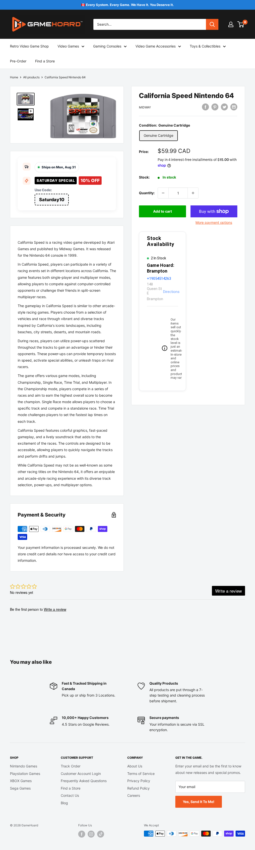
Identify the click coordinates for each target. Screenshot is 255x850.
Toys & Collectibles (205, 46)
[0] (241, 24)
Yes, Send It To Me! (198, 802)
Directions (171, 291)
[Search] (212, 24)
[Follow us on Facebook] (81, 834)
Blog (64, 803)
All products (31, 77)
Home (14, 77)
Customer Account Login (81, 773)
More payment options (213, 222)
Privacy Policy (138, 781)
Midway (145, 107)
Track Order (70, 766)
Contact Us (70, 795)
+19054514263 (159, 278)
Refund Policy (138, 788)
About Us (134, 766)
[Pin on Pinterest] (214, 106)
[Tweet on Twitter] (224, 106)
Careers (133, 795)
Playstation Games (25, 773)
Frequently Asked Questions (84, 781)
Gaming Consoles (107, 46)
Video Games (68, 46)
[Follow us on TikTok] (100, 834)
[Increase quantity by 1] (193, 193)
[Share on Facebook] (205, 106)
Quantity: (147, 193)
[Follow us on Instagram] (91, 834)
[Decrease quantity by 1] (163, 193)
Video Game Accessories (155, 46)
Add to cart (162, 211)
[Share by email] (233, 106)
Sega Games (20, 788)
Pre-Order (18, 61)
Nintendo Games (23, 766)
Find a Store (45, 61)
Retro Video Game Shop (29, 46)
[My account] (230, 24)
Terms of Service (141, 773)
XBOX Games (21, 781)
